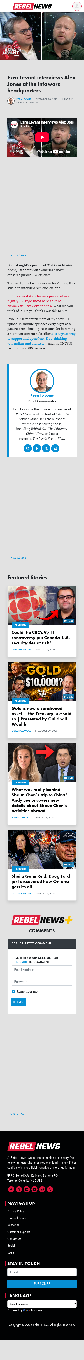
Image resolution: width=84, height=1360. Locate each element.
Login (10, 1252)
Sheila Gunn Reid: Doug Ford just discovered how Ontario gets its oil (41, 881)
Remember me (27, 991)
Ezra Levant (23, 99)
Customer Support (18, 1232)
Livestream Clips (21, 649)
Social (11, 1245)
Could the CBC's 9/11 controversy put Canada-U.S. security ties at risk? (41, 638)
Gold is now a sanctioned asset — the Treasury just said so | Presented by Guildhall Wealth (41, 716)
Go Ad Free (19, 255)
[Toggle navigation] (5, 6)
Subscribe (13, 1225)
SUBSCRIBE (20, 962)
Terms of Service (17, 1218)
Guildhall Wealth (22, 730)
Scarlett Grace (21, 817)
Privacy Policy (15, 1211)
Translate (36, 1310)
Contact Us (14, 1238)
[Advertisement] (42, 209)
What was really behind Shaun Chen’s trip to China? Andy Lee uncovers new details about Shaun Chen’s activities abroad (40, 800)
